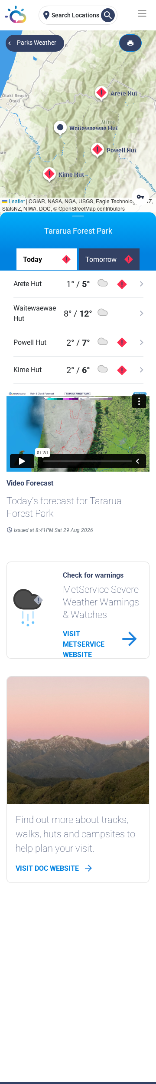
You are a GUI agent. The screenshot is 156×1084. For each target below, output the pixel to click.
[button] (101, 93)
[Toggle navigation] (140, 13)
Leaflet (16, 201)
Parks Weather (36, 42)
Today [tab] (32, 259)
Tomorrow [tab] (101, 259)
